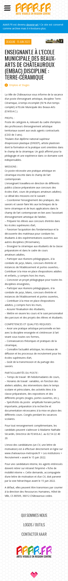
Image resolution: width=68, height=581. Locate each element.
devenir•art (32, 24)
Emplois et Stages (19, 85)
